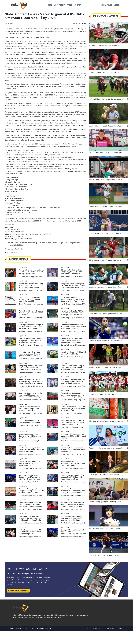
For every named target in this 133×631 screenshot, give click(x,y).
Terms (88, 628)
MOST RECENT (59, 5)
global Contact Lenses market (19, 93)
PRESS (69, 5)
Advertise (110, 628)
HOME (49, 5)
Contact (120, 628)
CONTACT (77, 5)
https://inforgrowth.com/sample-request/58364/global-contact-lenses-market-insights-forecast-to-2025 (43, 54)
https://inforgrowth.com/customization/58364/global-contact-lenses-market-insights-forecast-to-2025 (43, 221)
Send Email (14, 229)
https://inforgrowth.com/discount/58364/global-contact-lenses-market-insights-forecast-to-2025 (41, 146)
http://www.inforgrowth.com (21, 239)
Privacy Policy (98, 628)
